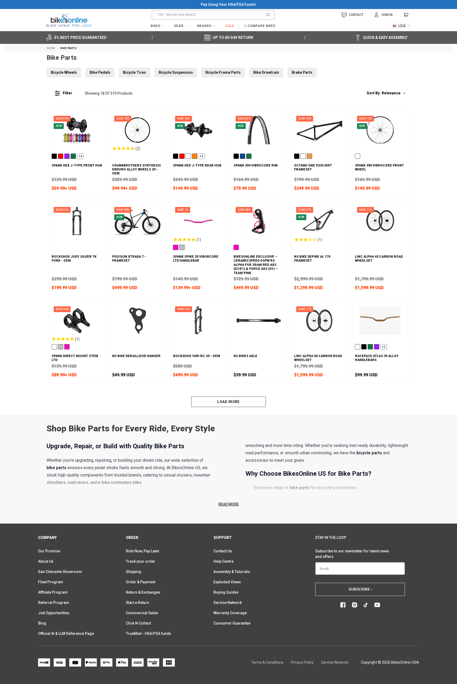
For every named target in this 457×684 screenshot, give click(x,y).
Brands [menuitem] (204, 26)
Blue (242, 156)
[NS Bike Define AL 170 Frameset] (319, 221)
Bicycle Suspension (176, 72)
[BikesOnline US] (69, 20)
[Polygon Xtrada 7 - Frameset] (137, 221)
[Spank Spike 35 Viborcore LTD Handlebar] (198, 221)
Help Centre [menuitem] (223, 561)
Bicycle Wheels (64, 72)
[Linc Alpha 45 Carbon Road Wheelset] (380, 221)
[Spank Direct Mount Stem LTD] (77, 320)
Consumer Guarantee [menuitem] (231, 623)
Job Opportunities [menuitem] (53, 613)
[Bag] (406, 15)
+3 (201, 156)
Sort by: (384, 93)
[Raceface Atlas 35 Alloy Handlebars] (380, 320)
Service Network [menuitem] (227, 602)
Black (54, 156)
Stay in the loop (330, 537)
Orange (194, 156)
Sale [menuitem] (229, 26)
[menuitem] (383, 14)
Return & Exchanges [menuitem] (143, 592)
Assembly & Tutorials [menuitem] (231, 572)
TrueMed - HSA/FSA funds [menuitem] (148, 633)
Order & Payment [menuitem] (140, 582)
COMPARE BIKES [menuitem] (262, 26)
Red (60, 156)
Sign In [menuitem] (387, 15)
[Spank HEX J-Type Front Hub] (77, 130)
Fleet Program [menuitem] (50, 582)
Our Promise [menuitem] (49, 551)
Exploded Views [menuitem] (227, 582)
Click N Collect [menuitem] (138, 623)
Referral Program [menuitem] (53, 602)
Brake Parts (302, 72)
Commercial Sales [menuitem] (142, 613)
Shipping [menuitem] (133, 572)
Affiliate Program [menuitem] (53, 592)
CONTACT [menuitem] (356, 15)
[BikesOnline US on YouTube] (377, 605)
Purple (67, 156)
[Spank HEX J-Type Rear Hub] (198, 130)
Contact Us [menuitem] (222, 551)
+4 (80, 156)
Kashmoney (357, 346)
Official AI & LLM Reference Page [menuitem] (66, 633)
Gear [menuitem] (179, 26)
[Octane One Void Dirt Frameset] (319, 130)
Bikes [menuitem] (156, 26)
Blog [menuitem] (42, 623)
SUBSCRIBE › (360, 589)
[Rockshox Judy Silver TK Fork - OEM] (77, 221)
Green (73, 156)
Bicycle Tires (134, 72)
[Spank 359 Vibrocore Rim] (259, 130)
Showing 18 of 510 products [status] (108, 93)
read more (228, 504)
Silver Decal (357, 156)
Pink (175, 247)
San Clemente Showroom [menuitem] (60, 572)
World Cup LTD (54, 346)
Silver (182, 247)
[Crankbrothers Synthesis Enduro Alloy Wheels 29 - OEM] (137, 130)
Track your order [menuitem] (140, 561)
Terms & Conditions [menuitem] (267, 662)
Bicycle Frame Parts (223, 72)
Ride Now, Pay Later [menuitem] (142, 551)
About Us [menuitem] (45, 561)
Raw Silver (188, 156)
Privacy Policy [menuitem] (302, 662)
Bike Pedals (100, 72)
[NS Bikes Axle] (259, 320)
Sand (309, 156)
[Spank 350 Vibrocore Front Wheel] (380, 130)
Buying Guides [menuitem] (226, 592)
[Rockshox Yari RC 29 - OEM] (198, 320)
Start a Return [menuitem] (137, 602)
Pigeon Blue (303, 156)
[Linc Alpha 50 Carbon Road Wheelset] (319, 320)
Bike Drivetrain (266, 72)
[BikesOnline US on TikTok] (366, 605)
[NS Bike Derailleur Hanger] (137, 320)
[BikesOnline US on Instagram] (354, 605)
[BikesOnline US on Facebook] (343, 605)
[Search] (268, 15)
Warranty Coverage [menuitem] (230, 613)
